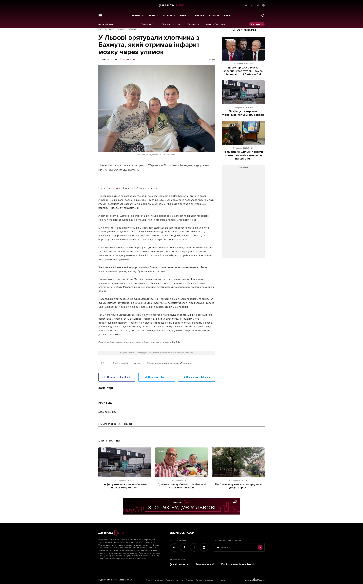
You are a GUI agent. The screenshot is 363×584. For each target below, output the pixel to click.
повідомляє (114, 188)
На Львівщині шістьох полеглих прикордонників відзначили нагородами (243, 155)
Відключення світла (171, 24)
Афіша (227, 15)
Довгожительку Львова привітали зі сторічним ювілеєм (181, 485)
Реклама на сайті (206, 564)
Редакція (189, 580)
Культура (214, 15)
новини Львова (117, 580)
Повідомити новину (225, 580)
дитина (137, 363)
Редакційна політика (174, 580)
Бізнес (183, 15)
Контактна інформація (205, 580)
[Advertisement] (243, 212)
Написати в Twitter (158, 377)
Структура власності (154, 580)
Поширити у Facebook (118, 377)
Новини (136, 15)
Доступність (193, 24)
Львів (111, 30)
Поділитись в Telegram (198, 377)
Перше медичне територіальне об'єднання (169, 363)
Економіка (169, 15)
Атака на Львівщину (215, 24)
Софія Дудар (129, 59)
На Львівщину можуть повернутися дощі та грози (238, 485)
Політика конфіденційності (237, 564)
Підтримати (257, 24)
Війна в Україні (148, 24)
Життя (198, 15)
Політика (153, 15)
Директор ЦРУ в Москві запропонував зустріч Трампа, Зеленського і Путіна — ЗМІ (243, 71)
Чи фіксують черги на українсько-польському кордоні (243, 113)
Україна (132, 30)
